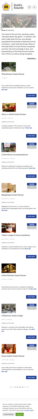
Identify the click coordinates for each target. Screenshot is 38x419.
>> (27, 387)
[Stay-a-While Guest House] (10, 107)
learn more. (29, 410)
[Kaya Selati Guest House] (10, 348)
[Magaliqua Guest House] (10, 187)
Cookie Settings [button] (8, 414)
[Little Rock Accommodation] (10, 147)
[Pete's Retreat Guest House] (10, 268)
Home (4, 30)
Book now (31, 95)
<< (10, 387)
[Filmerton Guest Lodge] (10, 308)
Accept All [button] (19, 414)
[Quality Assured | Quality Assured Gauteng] (13, 6)
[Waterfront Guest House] (10, 67)
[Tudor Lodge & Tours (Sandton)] (10, 228)
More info (4, 89)
